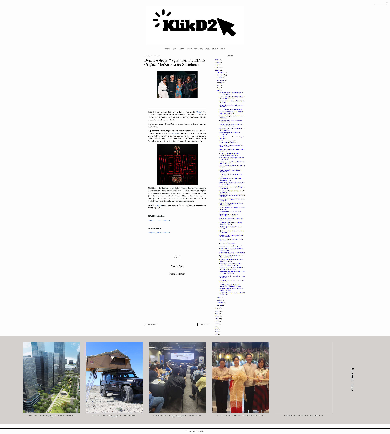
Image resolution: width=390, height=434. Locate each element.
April (218, 297)
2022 (217, 70)
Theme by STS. (199, 431)
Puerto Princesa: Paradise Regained (230, 246)
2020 (217, 311)
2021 (217, 308)
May (218, 90)
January (219, 305)
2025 (217, 62)
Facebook (166, 220)
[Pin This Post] (178, 258)
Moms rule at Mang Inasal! (227, 243)
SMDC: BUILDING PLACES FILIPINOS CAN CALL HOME (231, 204)
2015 (217, 324)
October (220, 77)
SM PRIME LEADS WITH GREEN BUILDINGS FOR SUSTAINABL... (230, 285)
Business (181, 49)
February (220, 302)
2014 (217, 326)
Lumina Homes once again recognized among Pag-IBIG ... (231, 260)
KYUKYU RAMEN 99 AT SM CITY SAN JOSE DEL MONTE (230, 223)
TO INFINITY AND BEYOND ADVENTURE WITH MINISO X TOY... (231, 97)
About (222, 49)
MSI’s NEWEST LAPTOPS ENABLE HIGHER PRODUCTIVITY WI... (230, 264)
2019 (217, 313)
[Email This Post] (180, 258)
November (220, 75)
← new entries (150, 324)
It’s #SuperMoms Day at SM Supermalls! (232, 252)
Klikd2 (188, 431)
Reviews (189, 49)
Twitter (159, 220)
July (218, 85)
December (220, 72)
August (219, 82)
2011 (216, 334)
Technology (198, 49)
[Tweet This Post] (174, 258)
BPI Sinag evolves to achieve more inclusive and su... (230, 179)
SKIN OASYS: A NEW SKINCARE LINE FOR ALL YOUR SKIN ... (231, 125)
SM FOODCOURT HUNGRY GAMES (230, 212)
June (218, 88)
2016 (217, 321)
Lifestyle (167, 49)
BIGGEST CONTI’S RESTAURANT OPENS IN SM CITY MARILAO (232, 272)
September (221, 80)
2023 (217, 67)
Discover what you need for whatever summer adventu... (231, 219)
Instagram (151, 220)
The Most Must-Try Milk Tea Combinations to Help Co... (228, 141)
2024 (217, 65)
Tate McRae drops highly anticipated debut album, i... (230, 121)
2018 (217, 316)
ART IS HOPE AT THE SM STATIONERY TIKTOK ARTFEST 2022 (231, 268)
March (219, 300)
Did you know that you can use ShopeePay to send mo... (229, 215)
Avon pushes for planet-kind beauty (230, 109)
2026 (217, 60)
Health (207, 49)
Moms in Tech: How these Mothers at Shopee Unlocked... (231, 256)
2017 (217, 319)
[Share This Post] (176, 258)
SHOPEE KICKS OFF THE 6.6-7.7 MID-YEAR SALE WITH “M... (231, 112)
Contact (215, 49)
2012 (217, 331)
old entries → (204, 324)
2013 (217, 329)
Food (174, 49)
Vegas (159, 205)
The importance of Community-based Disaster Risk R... (231, 93)
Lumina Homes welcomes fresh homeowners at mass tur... (229, 154)
